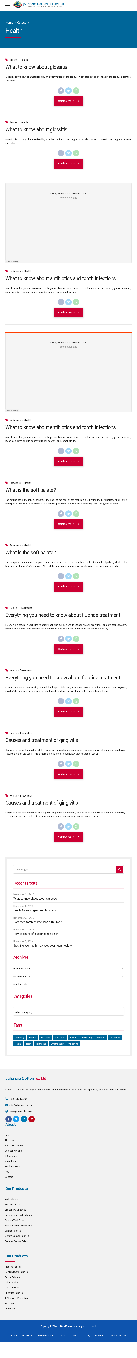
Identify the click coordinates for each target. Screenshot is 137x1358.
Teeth (18, 1043)
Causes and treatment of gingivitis (41, 740)
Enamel (32, 1037)
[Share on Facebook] (61, 90)
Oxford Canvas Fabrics (17, 1235)
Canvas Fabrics (13, 1230)
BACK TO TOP (118, 1335)
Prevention (26, 733)
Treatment (26, 608)
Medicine (101, 1037)
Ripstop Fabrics (13, 1266)
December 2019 (21, 968)
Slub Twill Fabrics (14, 1204)
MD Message (11, 1156)
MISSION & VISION (14, 1145)
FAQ (7, 1171)
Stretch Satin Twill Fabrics (18, 1225)
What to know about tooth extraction (35, 899)
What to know (57, 1043)
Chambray (10, 1308)
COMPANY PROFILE (46, 1335)
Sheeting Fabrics (14, 1292)
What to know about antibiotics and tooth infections (60, 278)
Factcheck (15, 271)
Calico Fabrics (12, 1287)
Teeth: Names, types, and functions (35, 910)
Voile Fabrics (11, 1282)
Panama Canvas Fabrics (17, 1241)
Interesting (87, 1037)
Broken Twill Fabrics (15, 1209)
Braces (13, 59)
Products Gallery (14, 1166)
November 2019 (21, 976)
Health (24, 59)
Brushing (20, 1037)
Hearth (73, 1037)
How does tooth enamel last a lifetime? (37, 922)
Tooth (28, 1043)
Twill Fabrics (11, 1199)
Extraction (45, 1037)
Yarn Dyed (10, 1303)
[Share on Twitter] (68, 90)
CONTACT (77, 1335)
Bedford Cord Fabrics (16, 1271)
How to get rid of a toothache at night (36, 934)
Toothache (41, 1043)
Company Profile (13, 1150)
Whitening (73, 1043)
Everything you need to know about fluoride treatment (62, 615)
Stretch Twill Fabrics (15, 1220)
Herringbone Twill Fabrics (18, 1215)
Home (9, 22)
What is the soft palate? (30, 490)
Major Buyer (11, 1161)
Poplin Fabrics (12, 1277)
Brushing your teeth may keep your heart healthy (42, 946)
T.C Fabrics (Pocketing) (17, 1298)
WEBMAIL (99, 1335)
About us (9, 1140)
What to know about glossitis (36, 67)
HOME (14, 1335)
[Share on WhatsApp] (76, 90)
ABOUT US (27, 1335)
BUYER (64, 1335)
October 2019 (20, 984)
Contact (9, 1176)
